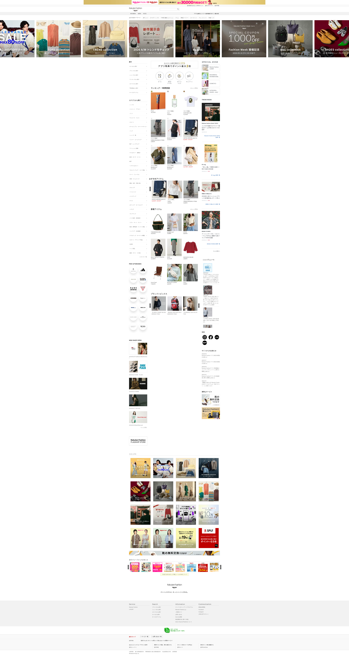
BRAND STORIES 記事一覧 (213, 244)
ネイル (131, 200)
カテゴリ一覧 (143, 256)
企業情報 (131, 651)
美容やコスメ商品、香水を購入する (163, 644)
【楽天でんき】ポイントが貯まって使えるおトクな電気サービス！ (156, 640)
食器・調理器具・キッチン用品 (137, 226)
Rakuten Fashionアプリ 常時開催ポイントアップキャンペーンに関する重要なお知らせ (210, 369)
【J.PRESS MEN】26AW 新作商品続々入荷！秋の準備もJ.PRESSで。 (211, 320)
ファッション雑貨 (134, 148)
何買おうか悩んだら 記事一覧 (212, 204)
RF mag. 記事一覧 (215, 175)
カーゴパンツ (193, 17)
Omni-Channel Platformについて (183, 621)
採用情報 (174, 651)
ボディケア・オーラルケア (136, 205)
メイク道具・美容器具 (135, 218)
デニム (177, 17)
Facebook (201, 609)
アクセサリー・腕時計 (135, 152)
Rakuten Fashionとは (180, 609)
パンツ (131, 113)
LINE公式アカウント (204, 614)
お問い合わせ (178, 614)
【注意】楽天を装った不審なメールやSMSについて (174, 574)
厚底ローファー (184, 17)
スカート (132, 122)
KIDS (145, 13)
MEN (139, 13)
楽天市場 (217, 5)
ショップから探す (134, 75)
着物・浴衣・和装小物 (135, 183)
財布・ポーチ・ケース (135, 157)
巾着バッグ (211, 17)
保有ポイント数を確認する (206, 644)
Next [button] (220, 39)
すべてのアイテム (134, 92)
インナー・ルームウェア (136, 139)
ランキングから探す (134, 79)
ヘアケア (132, 209)
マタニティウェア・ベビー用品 (137, 170)
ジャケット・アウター (135, 109)
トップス (132, 104)
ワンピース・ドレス (134, 117)
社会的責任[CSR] (166, 651)
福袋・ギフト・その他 (135, 253)
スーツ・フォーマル (134, 174)
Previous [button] (129, 39)
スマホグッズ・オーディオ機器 (137, 235)
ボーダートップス (154, 17)
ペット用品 (132, 248)
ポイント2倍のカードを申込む (184, 644)
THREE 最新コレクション (167, 17)
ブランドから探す (134, 70)
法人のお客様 (178, 617)
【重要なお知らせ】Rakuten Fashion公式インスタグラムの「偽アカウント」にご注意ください (211, 384)
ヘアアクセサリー (134, 165)
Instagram (201, 612)
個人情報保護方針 (139, 651)
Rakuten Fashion (143, 9)
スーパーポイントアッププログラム (184, 607)
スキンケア (132, 187)
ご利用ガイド (178, 612)
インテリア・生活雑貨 (135, 231)
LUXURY (131, 609)
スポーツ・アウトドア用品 (136, 240)
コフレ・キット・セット (136, 222)
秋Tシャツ (145, 17)
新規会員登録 (202, 607)
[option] (58, 38)
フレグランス (133, 213)
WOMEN (133, 13)
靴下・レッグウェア (134, 144)
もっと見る (144, 427)
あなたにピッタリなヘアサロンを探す (138, 644)
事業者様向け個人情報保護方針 (153, 651)
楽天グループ (208, 5)
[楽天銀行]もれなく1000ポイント (195, 5)
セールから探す (133, 66)
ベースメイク (133, 192)
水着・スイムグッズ (134, 179)
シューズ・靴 (133, 135)
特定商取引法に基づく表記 (181, 619)
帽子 (131, 161)
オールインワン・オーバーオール (138, 126)
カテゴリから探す (134, 83)
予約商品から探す (134, 88)
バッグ (131, 131)
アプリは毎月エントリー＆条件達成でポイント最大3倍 (206, 13)
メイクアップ (133, 196)
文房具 (131, 244)
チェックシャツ (203, 17)
